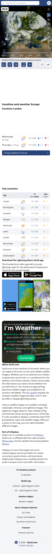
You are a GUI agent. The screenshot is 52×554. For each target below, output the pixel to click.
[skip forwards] (16, 64)
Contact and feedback (26, 517)
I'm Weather (26, 475)
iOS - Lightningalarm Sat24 (26, 490)
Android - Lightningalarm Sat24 (26, 486)
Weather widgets (26, 501)
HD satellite (31, 392)
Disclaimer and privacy (26, 521)
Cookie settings (26, 545)
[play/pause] (10, 64)
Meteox (5, 444)
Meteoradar (7, 441)
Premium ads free (26, 532)
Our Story (26, 512)
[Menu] (49, 3)
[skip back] (4, 64)
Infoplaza (39, 435)
